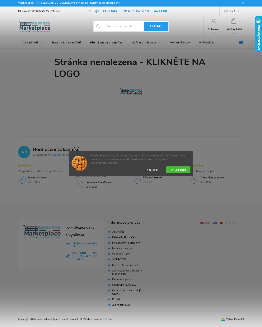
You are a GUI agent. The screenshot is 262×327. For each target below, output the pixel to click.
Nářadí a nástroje (122, 248)
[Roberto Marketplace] (131, 91)
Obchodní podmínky (124, 285)
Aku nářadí (118, 232)
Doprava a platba (122, 279)
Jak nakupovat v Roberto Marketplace (39, 11)
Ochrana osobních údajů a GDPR (127, 292)
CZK (232, 11)
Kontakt (117, 299)
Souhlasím (180, 169)
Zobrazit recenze (61, 155)
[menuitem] (33, 43)
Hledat (156, 26)
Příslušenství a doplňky (126, 243)
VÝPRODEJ (119, 259)
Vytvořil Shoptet (235, 319)
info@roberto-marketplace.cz (84, 244)
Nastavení (153, 170)
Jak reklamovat (121, 305)
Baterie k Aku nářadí (124, 237)
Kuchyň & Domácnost (125, 265)
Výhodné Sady (121, 254)
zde (115, 162)
